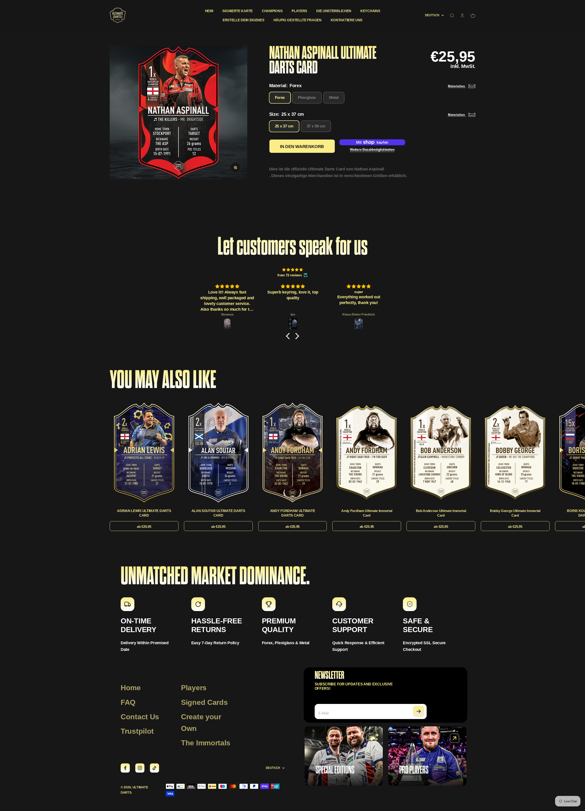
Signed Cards (204, 702)
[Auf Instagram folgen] (139, 768)
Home (131, 688)
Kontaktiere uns (347, 20)
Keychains (370, 11)
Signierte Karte (237, 11)
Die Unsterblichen (333, 11)
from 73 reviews (289, 275)
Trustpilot (137, 731)
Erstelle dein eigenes (243, 20)
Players (299, 11)
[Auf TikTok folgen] (154, 768)
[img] (292, 269)
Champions (272, 11)
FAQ (128, 702)
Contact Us (140, 717)
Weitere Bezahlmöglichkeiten (372, 149)
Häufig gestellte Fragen (298, 20)
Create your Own (201, 723)
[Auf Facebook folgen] (125, 768)
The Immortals (205, 743)
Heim (209, 11)
